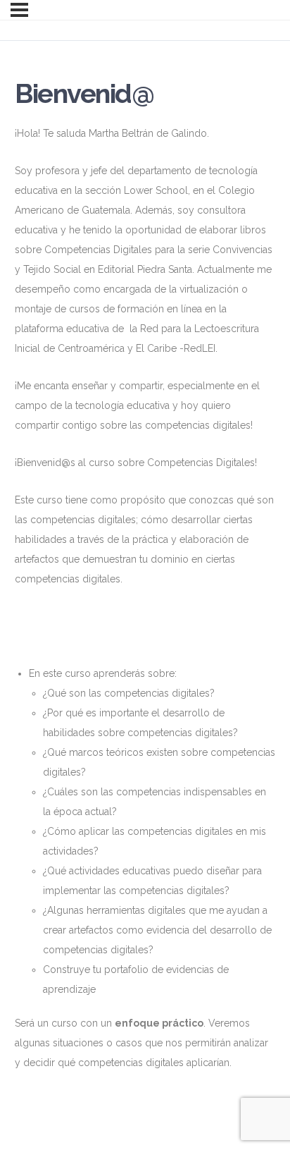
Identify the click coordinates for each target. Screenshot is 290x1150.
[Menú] (19, 10)
